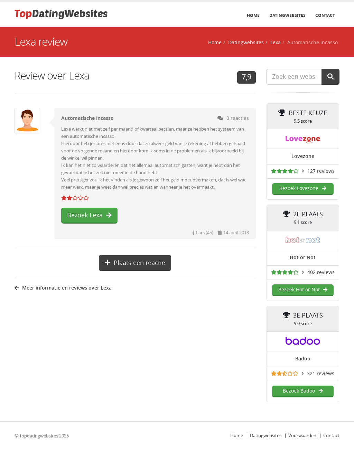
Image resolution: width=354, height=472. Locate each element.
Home (253, 15)
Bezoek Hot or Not (299, 290)
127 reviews (321, 171)
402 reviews (321, 272)
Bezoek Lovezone (298, 188)
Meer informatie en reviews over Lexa (67, 288)
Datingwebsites (287, 15)
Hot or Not (303, 258)
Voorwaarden (302, 435)
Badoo (302, 359)
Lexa (275, 43)
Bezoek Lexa (85, 215)
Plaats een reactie (139, 263)
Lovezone (302, 156)
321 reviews (320, 374)
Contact (325, 15)
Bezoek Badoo (299, 391)
